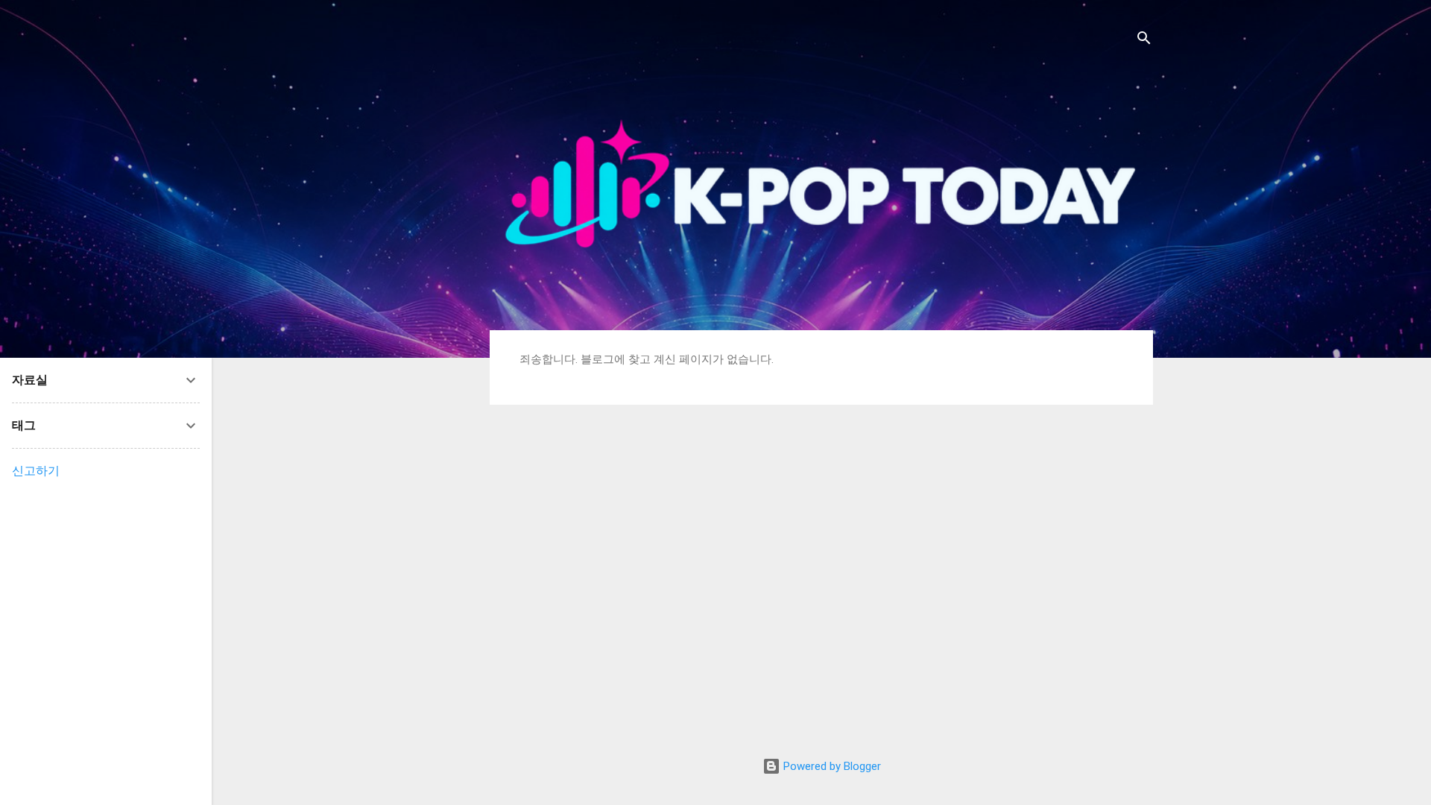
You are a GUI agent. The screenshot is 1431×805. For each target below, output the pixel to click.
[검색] (1144, 40)
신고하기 (36, 471)
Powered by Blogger (830, 766)
